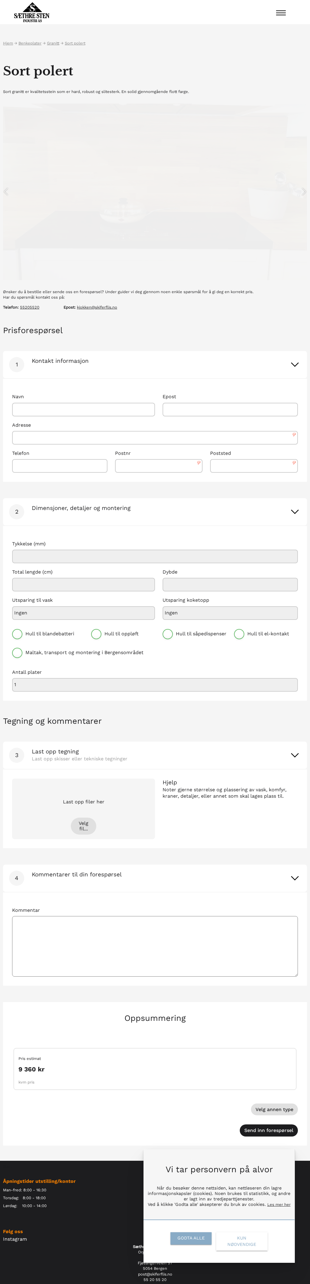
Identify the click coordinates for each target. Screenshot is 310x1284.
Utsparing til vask (32, 600)
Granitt (53, 43)
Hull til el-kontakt (268, 634)
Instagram (15, 1239)
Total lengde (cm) (32, 572)
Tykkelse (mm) (29, 544)
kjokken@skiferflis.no (97, 307)
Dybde (170, 572)
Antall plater (27, 672)
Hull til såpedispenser (201, 634)
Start (7, 1166)
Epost (169, 396)
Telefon (20, 453)
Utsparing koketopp (186, 600)
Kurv (302, 1166)
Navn (18, 396)
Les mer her (279, 1204)
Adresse (21, 425)
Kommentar (26, 910)
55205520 (29, 307)
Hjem (8, 43)
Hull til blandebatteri (49, 634)
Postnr (123, 453)
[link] (295, 364)
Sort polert (75, 43)
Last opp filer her (83, 802)
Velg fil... (83, 826)
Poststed (220, 453)
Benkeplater (29, 43)
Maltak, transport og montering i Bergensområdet (84, 652)
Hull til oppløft (121, 634)
